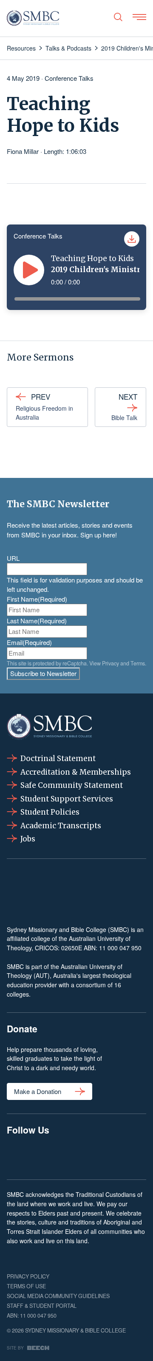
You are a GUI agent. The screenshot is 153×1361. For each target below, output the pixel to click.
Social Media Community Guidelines (58, 1296)
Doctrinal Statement (58, 758)
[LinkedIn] (76, 1156)
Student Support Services (66, 799)
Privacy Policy (28, 1276)
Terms (137, 663)
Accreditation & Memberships (75, 772)
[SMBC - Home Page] (33, 18)
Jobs (27, 839)
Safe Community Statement (71, 785)
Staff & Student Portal (41, 1306)
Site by (15, 1347)
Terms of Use (26, 1286)
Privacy (110, 663)
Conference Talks (69, 78)
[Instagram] (46, 1156)
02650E (71, 947)
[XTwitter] (106, 1156)
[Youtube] (136, 1156)
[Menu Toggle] (139, 17)
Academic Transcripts (60, 825)
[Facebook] (16, 1156)
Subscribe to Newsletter (43, 673)
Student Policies (49, 812)
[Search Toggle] (118, 17)
